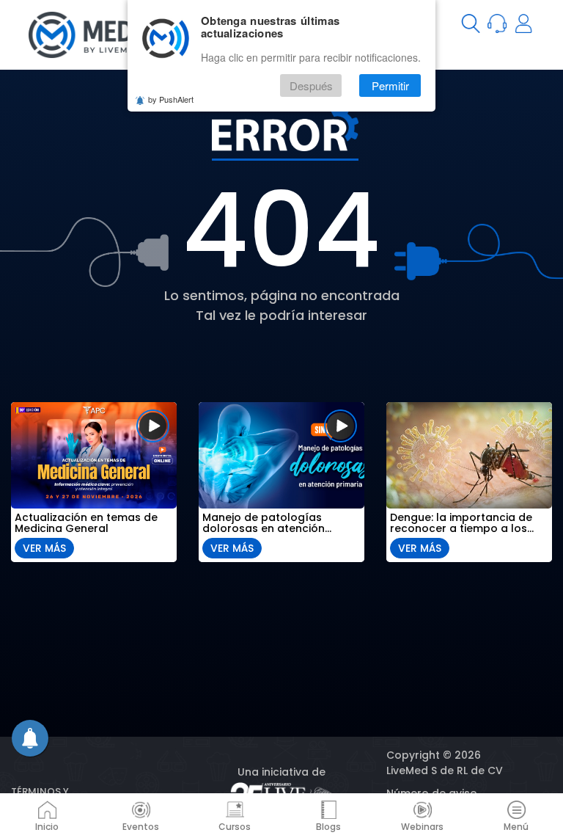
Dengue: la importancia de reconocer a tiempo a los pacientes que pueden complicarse (461, 523)
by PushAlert (171, 99)
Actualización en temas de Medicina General (86, 523)
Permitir (390, 85)
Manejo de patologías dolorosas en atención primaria (263, 523)
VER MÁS (44, 548)
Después (311, 85)
